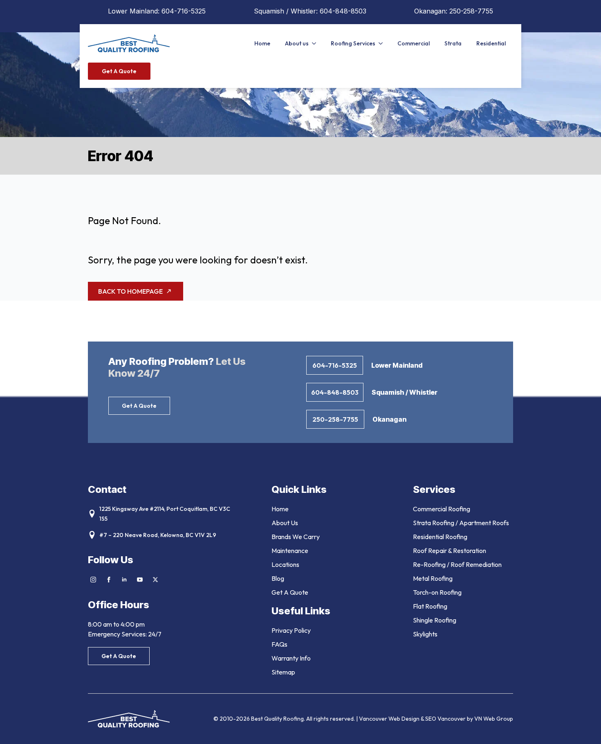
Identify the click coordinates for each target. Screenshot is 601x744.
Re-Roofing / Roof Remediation (457, 564)
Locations (285, 564)
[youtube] (140, 579)
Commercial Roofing (441, 509)
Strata (453, 43)
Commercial (413, 43)
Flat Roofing (430, 606)
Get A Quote (289, 592)
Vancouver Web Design (390, 718)
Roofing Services (353, 43)
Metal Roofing (433, 578)
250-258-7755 (471, 11)
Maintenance (289, 550)
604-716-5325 (183, 11)
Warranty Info (291, 658)
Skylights (425, 634)
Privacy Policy (291, 630)
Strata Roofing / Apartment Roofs (461, 523)
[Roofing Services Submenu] (382, 43)
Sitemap (283, 672)
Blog (277, 578)
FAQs (279, 644)
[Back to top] (584, 727)
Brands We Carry (295, 537)
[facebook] (108, 579)
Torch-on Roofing (437, 592)
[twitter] (155, 579)
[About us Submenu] (316, 43)
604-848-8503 (343, 11)
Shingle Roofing (434, 620)
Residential (491, 43)
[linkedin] (124, 579)
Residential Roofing (440, 537)
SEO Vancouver (445, 718)
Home (262, 43)
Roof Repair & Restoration (449, 550)
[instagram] (93, 579)
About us (297, 43)
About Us (284, 523)
